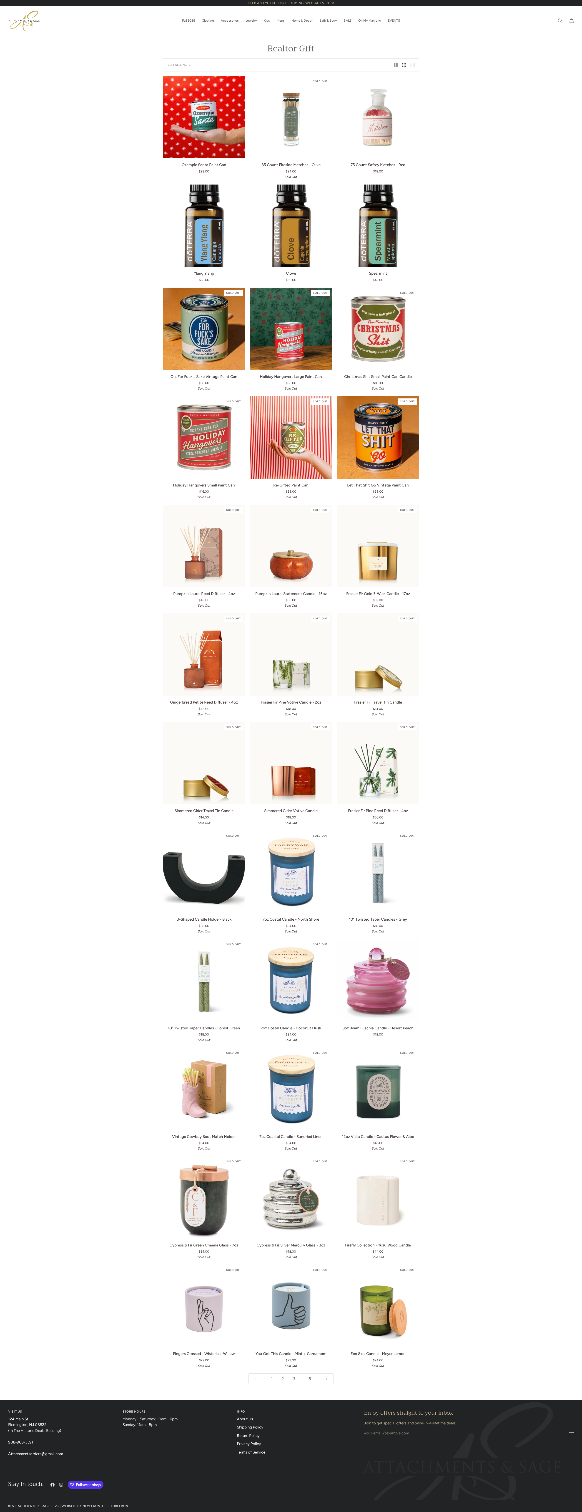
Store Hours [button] (134, 1411)
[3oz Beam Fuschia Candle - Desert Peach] (378, 980)
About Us (245, 1419)
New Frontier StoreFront (106, 1506)
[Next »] (327, 1378)
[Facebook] (52, 1485)
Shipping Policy (250, 1427)
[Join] (570, 1432)
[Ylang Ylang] (204, 226)
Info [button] (241, 1411)
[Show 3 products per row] (404, 65)
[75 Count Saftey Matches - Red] (378, 117)
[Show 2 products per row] (395, 65)
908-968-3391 (20, 1442)
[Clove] (291, 226)
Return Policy (248, 1435)
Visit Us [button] (15, 1411)
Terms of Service (251, 1452)
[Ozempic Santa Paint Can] (204, 117)
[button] (188, 20)
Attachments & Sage (31, 1506)
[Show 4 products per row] (413, 65)
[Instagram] (61, 1485)
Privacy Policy (249, 1443)
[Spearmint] (378, 226)
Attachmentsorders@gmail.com (35, 1453)
